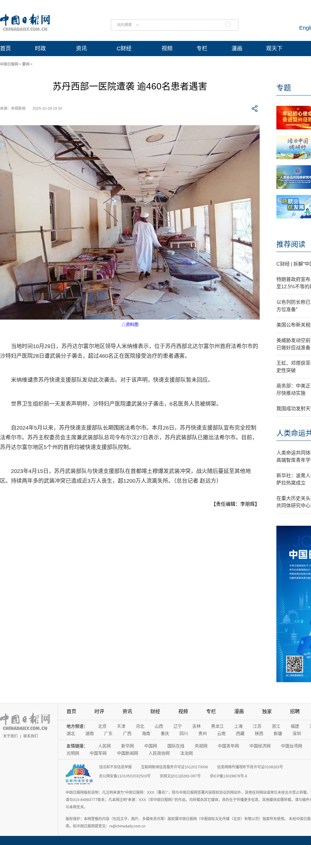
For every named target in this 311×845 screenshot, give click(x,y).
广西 (127, 733)
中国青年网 (228, 745)
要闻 (25, 64)
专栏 (202, 48)
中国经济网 (260, 745)
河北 (140, 726)
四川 (183, 733)
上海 (238, 726)
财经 (155, 711)
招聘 (295, 711)
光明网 (73, 753)
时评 (99, 711)
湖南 (89, 733)
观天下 (274, 48)
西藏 (240, 733)
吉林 (196, 726)
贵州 (202, 733)
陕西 (259, 733)
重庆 (165, 733)
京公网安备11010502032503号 (125, 776)
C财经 (124, 48)
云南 (221, 733)
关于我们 (10, 736)
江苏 (257, 726)
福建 (295, 726)
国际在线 (175, 745)
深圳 (296, 733)
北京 (102, 726)
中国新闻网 (127, 753)
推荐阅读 (291, 244)
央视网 (201, 745)
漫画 (236, 48)
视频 (167, 48)
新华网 (127, 745)
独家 (267, 711)
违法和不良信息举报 (115, 767)
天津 (121, 726)
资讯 (81, 48)
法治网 (186, 753)
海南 (146, 733)
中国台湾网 (291, 745)
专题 (283, 88)
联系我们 (30, 736)
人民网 (104, 745)
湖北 (71, 733)
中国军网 (98, 753)
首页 (5, 48)
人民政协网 (159, 753)
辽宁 (177, 726)
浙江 (276, 726)
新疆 (278, 733)
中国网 (150, 745)
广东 (108, 733)
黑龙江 (217, 726)
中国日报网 (9, 64)
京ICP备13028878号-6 (228, 776)
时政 (40, 48)
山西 (159, 726)
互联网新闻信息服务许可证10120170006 (174, 767)
